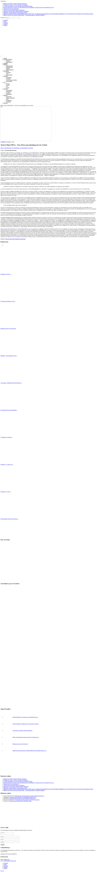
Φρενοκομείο (9, 62)
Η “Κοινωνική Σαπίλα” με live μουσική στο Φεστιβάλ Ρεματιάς (17, 6)
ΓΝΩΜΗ (5, 63)
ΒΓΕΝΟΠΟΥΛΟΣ (10, 239)
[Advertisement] (48, 44)
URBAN (5, 95)
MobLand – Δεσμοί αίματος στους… (9, 355)
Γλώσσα (8, 92)
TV (5, 239)
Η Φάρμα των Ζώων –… (6, 274)
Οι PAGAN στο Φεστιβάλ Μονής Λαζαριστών (14, 10)
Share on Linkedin (21, 148)
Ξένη (7, 73)
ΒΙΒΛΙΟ (5, 64)
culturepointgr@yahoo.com (10, 860)
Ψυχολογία (8, 96)
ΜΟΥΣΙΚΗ (6, 71)
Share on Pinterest (29, 148)
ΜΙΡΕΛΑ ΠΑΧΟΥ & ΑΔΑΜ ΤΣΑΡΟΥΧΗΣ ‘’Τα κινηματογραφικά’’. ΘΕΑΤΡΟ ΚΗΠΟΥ (24, 15)
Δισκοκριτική (9, 74)
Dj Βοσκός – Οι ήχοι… (6, 491)
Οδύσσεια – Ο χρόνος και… (7, 464)
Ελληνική (8, 72)
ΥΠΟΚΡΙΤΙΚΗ (22, 239)
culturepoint (6, 797)
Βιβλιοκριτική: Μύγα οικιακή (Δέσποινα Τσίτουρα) (14, 3)
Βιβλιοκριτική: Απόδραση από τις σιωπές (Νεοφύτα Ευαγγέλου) (29, 795)
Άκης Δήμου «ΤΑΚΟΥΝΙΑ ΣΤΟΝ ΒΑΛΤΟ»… (11, 383)
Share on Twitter (13, 148)
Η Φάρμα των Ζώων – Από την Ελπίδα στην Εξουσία (15, 4)
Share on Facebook (5, 148)
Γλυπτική (8, 78)
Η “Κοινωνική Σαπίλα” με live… (8, 301)
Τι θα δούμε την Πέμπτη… (7, 437)
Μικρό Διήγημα (9, 69)
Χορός (7, 87)
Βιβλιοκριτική (9, 65)
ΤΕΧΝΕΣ (5, 76)
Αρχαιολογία (9, 90)
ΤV (7, 86)
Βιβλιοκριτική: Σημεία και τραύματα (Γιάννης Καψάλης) (16, 11)
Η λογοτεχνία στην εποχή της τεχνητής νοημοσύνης (27, 799)
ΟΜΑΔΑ (5, 103)
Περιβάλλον (9, 100)
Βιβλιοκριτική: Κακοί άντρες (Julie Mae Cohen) (20, 801)
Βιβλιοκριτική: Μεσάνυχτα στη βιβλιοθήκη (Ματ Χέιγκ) (23, 797)
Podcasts (8, 60)
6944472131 (7, 859)
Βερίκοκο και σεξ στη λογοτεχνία (11, 8)
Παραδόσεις (9, 94)
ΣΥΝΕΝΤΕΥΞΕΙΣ (7, 59)
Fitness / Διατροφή (10, 98)
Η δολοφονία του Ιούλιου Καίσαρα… (9, 410)
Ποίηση (8, 68)
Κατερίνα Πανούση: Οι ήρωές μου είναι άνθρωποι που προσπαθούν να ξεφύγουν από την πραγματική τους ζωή (28, 7)
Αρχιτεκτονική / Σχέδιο (11, 80)
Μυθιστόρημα (9, 67)
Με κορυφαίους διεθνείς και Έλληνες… (10, 518)
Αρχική (5, 58)
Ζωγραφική (8, 77)
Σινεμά (7, 85)
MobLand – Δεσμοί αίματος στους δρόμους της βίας (15, 12)
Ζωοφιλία (8, 101)
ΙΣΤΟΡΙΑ (5, 89)
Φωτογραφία (9, 81)
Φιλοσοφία (8, 91)
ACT (4, 82)
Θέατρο (8, 83)
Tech (7, 99)
